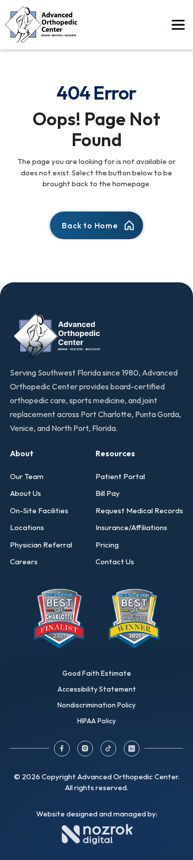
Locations (27, 527)
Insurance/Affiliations (131, 527)
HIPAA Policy (96, 720)
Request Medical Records (139, 510)
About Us (25, 493)
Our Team (27, 476)
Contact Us (115, 561)
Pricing (107, 544)
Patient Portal (120, 476)
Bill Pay (108, 493)
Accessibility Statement (96, 689)
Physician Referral (41, 544)
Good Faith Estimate (96, 673)
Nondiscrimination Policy (96, 704)
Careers (24, 561)
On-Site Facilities (39, 510)
